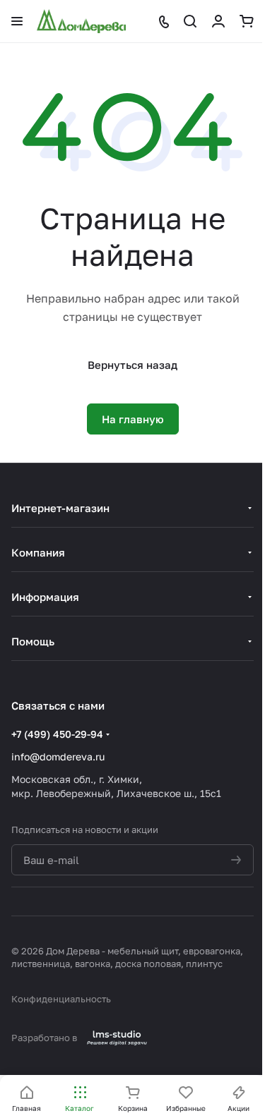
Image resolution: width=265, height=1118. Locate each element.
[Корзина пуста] (247, 21)
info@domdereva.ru (58, 756)
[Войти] (218, 21)
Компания (38, 552)
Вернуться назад (132, 364)
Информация (45, 596)
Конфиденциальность (61, 998)
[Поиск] (190, 21)
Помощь (32, 641)
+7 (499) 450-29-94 (57, 734)
